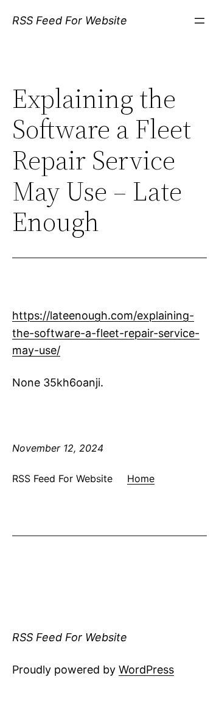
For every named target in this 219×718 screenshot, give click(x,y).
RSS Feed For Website (69, 20)
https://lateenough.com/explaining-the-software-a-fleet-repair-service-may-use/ (106, 333)
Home (141, 478)
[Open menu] (199, 20)
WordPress (146, 669)
